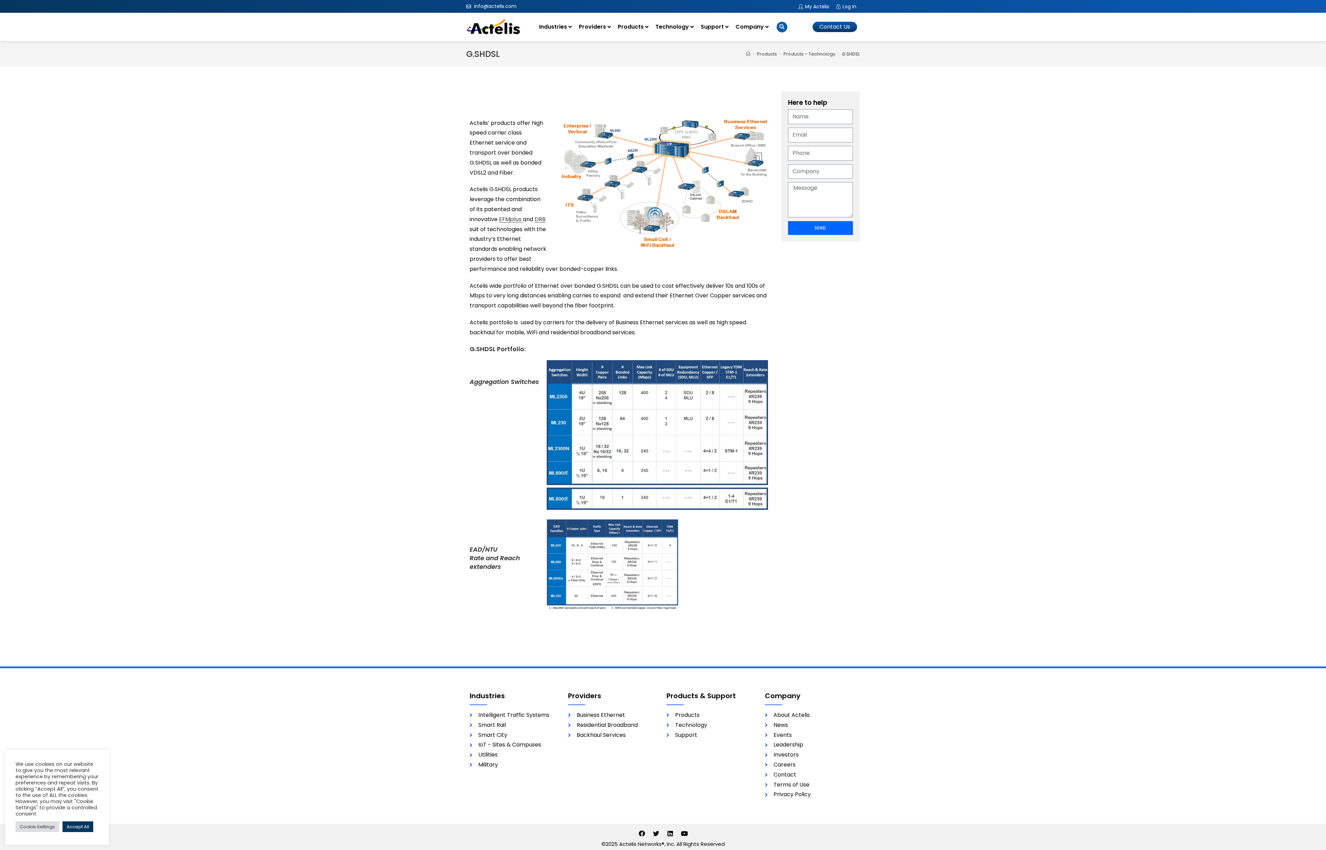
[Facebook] (642, 833)
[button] (835, 27)
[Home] (748, 54)
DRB (540, 219)
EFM (510, 219)
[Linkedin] (670, 833)
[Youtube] (684, 833)
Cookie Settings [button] (37, 826)
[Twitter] (656, 833)
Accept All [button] (78, 826)
